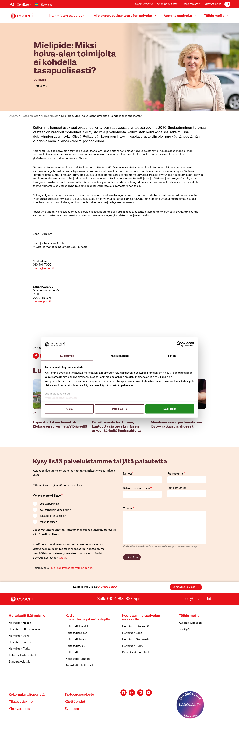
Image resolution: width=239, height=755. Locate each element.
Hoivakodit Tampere (21, 642)
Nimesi (128, 473)
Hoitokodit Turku (75, 652)
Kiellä (69, 408)
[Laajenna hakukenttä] (227, 4)
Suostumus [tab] (67, 355)
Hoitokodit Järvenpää (136, 626)
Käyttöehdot (75, 702)
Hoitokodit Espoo (76, 633)
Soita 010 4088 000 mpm (119, 599)
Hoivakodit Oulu (19, 636)
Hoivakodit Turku (19, 648)
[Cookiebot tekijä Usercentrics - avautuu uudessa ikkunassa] (179, 344)
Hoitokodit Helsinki (77, 626)
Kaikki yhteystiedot (195, 599)
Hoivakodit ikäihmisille (27, 616)
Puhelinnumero (177, 488)
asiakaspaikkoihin (49, 504)
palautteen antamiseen (53, 516)
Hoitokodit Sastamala (136, 639)
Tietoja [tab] (172, 355)
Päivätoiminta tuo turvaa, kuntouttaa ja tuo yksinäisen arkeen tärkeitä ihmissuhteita (116, 427)
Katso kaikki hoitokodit (79, 665)
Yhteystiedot (213, 4)
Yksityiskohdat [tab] (119, 355)
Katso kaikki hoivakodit (23, 655)
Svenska (46, 4)
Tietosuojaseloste (79, 694)
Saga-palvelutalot (20, 661)
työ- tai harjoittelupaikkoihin (55, 510)
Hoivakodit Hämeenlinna (24, 629)
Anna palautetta (167, 4)
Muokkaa (117, 408)
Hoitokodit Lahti (132, 633)
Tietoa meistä (29, 116)
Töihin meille (189, 616)
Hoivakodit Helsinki (21, 623)
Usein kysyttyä (144, 4)
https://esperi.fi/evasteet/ (61, 397)
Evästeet (72, 709)
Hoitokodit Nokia (76, 639)
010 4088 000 (107, 587)
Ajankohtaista (49, 116)
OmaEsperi (24, 4)
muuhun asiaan (48, 522)
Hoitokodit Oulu (75, 646)
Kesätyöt (184, 629)
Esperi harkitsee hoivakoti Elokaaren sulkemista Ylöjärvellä (60, 424)
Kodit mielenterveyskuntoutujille (87, 617)
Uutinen (40, 80)
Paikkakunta (176, 473)
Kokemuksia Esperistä (27, 694)
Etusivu (13, 116)
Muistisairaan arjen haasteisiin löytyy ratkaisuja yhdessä (176, 424)
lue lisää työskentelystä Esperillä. (72, 568)
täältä (62, 558)
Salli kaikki (169, 408)
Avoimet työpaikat (190, 623)
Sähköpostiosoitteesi (137, 488)
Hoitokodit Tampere (77, 659)
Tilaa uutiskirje (21, 702)
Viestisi (128, 508)
